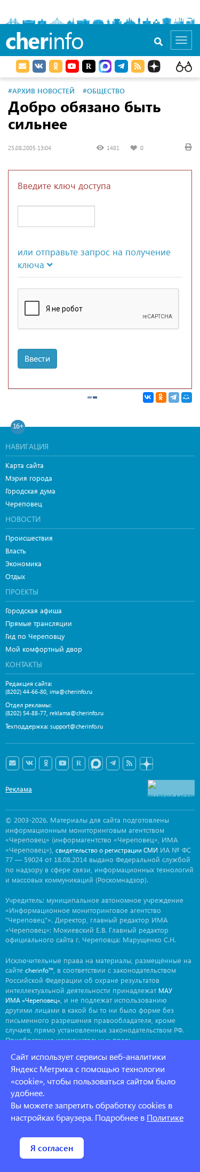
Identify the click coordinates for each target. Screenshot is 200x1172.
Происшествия (29, 537)
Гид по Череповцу (35, 635)
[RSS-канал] (129, 763)
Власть (15, 550)
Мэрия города (28, 477)
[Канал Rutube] (88, 66)
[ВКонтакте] (148, 397)
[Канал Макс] (105, 67)
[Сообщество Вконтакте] (29, 763)
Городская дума (30, 490)
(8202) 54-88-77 (25, 712)
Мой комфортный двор (43, 648)
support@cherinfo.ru (76, 726)
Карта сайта (24, 465)
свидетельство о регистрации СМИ (106, 850)
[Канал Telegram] (112, 763)
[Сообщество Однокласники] (55, 66)
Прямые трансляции (38, 623)
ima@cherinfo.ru (71, 691)
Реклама (18, 788)
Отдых (15, 576)
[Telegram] (174, 397)
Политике (165, 1117)
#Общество (104, 90)
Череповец (23, 503)
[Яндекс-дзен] (146, 764)
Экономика (23, 563)
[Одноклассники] (161, 397)
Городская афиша (33, 610)
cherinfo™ (39, 970)
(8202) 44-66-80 (25, 691)
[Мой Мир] (186, 397)
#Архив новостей (41, 90)
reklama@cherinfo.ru (76, 712)
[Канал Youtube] (72, 66)
